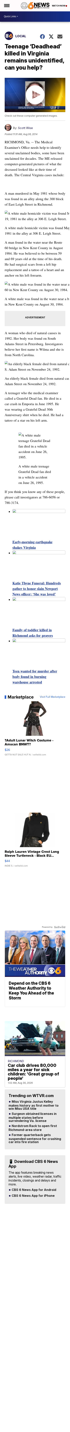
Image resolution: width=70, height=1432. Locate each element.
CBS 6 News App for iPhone (33, 1196)
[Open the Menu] (6, 5)
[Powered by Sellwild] (59, 927)
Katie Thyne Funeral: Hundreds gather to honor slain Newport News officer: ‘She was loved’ (36, 589)
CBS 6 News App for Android (33, 1190)
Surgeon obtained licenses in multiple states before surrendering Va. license (33, 1117)
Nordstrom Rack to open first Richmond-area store (33, 1128)
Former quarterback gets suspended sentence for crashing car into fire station (35, 1138)
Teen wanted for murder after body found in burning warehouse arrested (34, 677)
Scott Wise (25, 128)
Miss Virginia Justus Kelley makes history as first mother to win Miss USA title (34, 1105)
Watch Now (59, 6)
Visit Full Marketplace (52, 697)
